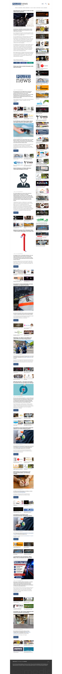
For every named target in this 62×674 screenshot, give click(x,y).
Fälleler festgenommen (28, 357)
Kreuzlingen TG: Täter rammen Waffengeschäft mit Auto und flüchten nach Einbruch (23, 612)
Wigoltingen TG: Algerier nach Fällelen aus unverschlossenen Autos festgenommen (22, 338)
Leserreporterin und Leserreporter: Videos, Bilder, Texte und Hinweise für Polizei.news (22, 557)
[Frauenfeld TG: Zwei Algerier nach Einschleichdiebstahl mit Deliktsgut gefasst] (23, 523)
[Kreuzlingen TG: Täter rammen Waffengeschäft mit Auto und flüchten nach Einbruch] (23, 621)
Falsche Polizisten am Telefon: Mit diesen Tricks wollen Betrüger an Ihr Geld (22, 169)
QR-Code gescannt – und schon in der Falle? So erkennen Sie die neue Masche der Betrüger (23, 382)
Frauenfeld (20, 447)
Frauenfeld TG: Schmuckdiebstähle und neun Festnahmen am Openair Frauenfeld (23, 285)
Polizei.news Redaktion (20, 27)
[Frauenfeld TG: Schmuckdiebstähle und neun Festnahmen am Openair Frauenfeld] (23, 298)
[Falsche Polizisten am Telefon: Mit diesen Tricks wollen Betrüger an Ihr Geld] (23, 180)
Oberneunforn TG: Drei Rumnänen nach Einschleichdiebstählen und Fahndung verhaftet (21, 472)
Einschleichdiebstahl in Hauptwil (28, 535)
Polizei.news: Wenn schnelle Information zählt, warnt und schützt (23, 67)
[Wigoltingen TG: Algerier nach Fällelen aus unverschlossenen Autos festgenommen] (23, 346)
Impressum (15, 661)
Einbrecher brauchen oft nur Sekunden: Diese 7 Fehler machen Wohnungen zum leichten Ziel (23, 231)
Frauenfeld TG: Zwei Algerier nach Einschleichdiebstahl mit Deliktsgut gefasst (22, 515)
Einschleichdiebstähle (21, 492)
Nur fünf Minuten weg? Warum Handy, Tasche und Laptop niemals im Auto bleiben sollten (23, 122)
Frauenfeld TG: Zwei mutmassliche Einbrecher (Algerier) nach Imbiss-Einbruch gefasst (23, 428)
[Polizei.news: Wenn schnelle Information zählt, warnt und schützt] (23, 78)
